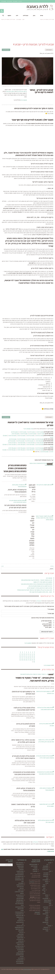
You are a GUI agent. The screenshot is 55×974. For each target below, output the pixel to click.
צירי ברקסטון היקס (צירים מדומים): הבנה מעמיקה (23, 692)
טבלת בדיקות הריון (43, 886)
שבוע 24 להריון (40, 442)
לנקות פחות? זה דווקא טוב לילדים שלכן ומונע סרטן (20, 961)
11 (32, 654)
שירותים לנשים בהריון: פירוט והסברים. (25, 725)
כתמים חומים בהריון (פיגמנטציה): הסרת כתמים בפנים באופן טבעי (15, 468)
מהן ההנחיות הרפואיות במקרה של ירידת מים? (20, 942)
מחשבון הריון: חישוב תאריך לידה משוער (42, 582)
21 (28, 656)
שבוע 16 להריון (39, 439)
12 (30, 654)
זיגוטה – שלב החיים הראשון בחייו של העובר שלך (40, 592)
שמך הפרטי (50, 613)
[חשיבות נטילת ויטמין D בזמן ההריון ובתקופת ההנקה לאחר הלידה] (45, 757)
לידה (50, 905)
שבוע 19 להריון (12, 439)
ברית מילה (46, 927)
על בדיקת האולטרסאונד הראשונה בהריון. (20, 934)
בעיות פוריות (45, 867)
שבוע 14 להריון (12, 435)
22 (26, 656)
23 (24, 656)
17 (20, 654)
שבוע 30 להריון (21, 444)
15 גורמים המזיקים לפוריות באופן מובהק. (19, 908)
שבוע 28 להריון (39, 444)
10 (34, 654)
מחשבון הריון (3, 1)
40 (22, 660)
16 (22, 654)
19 (32, 656)
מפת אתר (35, 871)
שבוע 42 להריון (44, 451)
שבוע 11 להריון (39, 435)
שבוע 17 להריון (30, 439)
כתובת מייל (50, 609)
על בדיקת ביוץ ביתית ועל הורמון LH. (20, 922)
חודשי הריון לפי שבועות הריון (45, 876)
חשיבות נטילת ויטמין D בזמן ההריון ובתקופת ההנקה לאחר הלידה (23, 757)
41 (20, 660)
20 (30, 656)
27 (32, 658)
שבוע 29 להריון (30, 444)
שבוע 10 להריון (15, 433)
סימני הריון (46, 873)
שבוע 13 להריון (21, 435)
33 (20, 658)
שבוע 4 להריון (31, 432)
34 (34, 660)
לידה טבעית (45, 910)
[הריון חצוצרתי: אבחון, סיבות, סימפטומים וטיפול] (17, 485)
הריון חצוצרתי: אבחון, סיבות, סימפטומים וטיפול (17, 490)
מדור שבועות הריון (28, 428)
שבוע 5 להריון (23, 432)
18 (34, 656)
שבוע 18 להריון (21, 439)
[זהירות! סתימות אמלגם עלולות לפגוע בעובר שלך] (45, 821)
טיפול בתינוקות (47, 626)
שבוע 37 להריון (39, 450)
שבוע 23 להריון (11, 441)
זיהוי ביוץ (20, 1)
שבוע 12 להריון (30, 435)
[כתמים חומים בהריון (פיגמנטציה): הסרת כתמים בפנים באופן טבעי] (45, 773)
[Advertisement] (27, 31)
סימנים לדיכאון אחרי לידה (45, 913)
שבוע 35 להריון (21, 448)
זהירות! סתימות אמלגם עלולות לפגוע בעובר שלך (25, 821)
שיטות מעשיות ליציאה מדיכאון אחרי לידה (45, 920)
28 (30, 658)
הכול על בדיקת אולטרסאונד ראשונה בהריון (23, 805)
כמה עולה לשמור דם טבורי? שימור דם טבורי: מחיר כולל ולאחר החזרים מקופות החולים (31, 530)
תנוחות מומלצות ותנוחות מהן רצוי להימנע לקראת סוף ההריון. (15, 506)
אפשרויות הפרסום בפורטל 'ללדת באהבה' (33, 866)
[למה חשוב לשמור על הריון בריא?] (44, 485)
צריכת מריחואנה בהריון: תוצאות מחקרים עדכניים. (40, 586)
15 (24, 654)
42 (34, 661)
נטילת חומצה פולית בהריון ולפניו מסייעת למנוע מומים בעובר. (24, 708)
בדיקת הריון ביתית (10, 91)
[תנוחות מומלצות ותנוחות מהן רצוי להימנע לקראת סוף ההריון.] (17, 501)
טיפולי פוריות (45, 869)
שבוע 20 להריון (39, 441)
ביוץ (47, 864)
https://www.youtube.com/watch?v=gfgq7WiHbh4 (42, 288)
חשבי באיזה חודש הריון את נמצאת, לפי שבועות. (20, 917)
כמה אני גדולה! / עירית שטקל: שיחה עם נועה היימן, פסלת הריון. (23, 741)
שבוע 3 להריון (40, 432)
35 (32, 660)
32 (22, 658)
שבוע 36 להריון (12, 448)
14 (26, 654)
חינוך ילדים (48, 627)
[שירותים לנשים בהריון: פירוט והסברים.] (45, 725)
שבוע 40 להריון (12, 450)
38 (26, 660)
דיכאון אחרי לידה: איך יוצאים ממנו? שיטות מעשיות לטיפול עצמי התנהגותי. (20, 866)
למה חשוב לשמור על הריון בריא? (32, 488)
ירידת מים (46, 908)
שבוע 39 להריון (21, 450)
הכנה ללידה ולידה (46, 624)
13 (28, 654)
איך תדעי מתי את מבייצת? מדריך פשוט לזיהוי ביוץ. (20, 896)
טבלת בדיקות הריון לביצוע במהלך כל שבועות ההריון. (39, 588)
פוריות (49, 862)
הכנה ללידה (45, 907)
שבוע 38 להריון (30, 450)
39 (24, 660)
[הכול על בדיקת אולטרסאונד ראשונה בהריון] (45, 805)
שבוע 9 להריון (24, 433)
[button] (2, 11)
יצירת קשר (35, 869)
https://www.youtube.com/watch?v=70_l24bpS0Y (42, 128)
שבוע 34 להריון (30, 448)
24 (22, 656)
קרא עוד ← (23, 480)
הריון (50, 622)
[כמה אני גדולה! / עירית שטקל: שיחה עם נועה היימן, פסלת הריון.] (45, 741)
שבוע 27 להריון (12, 442)
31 (24, 658)
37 (28, 660)
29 (28, 658)
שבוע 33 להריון (39, 448)
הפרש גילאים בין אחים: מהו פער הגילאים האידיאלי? (19, 872)
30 (26, 658)
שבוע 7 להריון (41, 433)
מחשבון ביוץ (15, 1)
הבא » (2, 566)
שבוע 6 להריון (14, 432)
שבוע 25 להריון (31, 442)
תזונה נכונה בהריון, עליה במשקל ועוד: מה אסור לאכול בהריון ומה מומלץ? (34, 590)
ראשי (23, 19)
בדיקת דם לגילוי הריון (21, 91)
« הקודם (52, 566)
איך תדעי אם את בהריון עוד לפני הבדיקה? (20, 886)
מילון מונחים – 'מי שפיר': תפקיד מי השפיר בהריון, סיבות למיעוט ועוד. (34, 679)
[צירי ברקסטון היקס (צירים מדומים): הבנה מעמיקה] (45, 692)
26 (34, 658)
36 (30, 660)
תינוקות (49, 925)
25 (20, 656)
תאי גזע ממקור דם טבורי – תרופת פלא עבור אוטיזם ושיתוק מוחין (36, 580)
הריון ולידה (38, 601)
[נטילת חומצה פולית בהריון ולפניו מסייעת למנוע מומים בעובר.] (45, 708)
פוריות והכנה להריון (46, 621)
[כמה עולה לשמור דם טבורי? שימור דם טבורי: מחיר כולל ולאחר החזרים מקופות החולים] (44, 518)
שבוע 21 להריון (30, 441)
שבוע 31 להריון (12, 444)
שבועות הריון (9, 1)
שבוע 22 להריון (20, 441)
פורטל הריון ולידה (27, 969)
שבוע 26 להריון (21, 442)
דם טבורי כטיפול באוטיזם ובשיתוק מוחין (47, 901)
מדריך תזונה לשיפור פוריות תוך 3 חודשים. (19, 891)
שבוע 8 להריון (32, 433)
